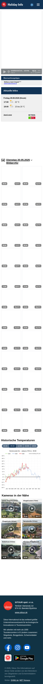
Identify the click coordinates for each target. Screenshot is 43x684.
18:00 (34, 446)
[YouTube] (27, 648)
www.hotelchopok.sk (10, 83)
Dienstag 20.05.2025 (18, 159)
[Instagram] (17, 648)
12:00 (20, 446)
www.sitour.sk (21, 612)
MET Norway (24, 680)
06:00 (5, 446)
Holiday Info (10, 3)
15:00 (27, 446)
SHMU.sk (15, 680)
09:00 (12, 446)
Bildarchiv (12, 162)
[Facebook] (8, 648)
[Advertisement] (21, 138)
